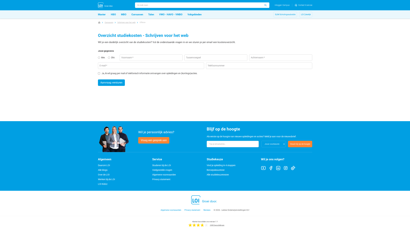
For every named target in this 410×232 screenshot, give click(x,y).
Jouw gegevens (106, 51)
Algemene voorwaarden (164, 174)
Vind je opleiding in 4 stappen (221, 165)
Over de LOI (104, 174)
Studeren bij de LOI (161, 165)
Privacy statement (161, 179)
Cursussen (109, 22)
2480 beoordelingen (217, 225)
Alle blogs (102, 170)
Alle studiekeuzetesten (218, 174)
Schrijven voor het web (126, 22)
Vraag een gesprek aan (154, 140)
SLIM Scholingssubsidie (285, 14)
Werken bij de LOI (106, 179)
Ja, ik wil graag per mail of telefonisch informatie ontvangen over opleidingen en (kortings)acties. (150, 73)
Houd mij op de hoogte (300, 144)
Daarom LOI (104, 165)
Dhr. (113, 57)
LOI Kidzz (102, 184)
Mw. (103, 57)
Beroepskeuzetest (216, 170)
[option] (103, 57)
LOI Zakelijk (306, 14)
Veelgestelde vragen (162, 170)
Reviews (206, 210)
